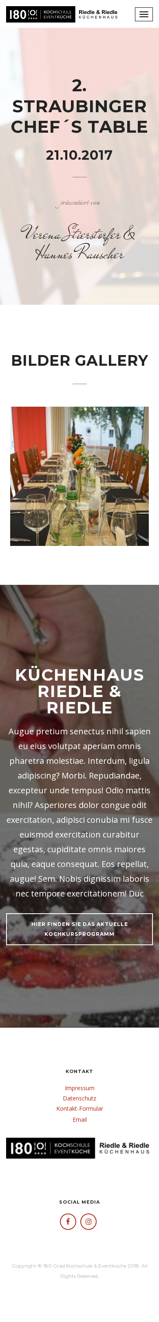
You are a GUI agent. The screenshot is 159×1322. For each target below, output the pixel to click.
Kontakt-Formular (79, 1108)
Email (80, 1119)
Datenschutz (79, 1098)
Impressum (80, 1088)
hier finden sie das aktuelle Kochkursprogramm (79, 929)
